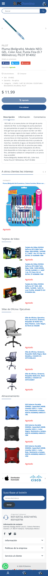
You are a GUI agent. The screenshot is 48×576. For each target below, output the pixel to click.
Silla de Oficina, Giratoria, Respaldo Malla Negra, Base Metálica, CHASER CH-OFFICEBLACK (35, 355)
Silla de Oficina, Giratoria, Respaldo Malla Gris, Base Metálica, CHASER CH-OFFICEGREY (35, 377)
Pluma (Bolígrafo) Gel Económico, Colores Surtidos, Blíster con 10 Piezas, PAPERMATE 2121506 (24, 183)
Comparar (23, 74)
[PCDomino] (24, 3)
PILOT (5, 45)
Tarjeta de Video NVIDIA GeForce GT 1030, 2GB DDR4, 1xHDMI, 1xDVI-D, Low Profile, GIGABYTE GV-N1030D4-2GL (35, 288)
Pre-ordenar (24, 107)
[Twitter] (9, 534)
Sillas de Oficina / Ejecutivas (16, 309)
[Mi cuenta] (8, 573)
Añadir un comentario (9, 59)
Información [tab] (24, 117)
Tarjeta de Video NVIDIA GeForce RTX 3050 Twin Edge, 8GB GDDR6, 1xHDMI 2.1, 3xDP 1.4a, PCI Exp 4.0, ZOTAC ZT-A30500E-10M (35, 251)
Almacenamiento (10, 395)
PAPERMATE (6, 181)
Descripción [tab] (9, 117)
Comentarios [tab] (40, 117)
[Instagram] (15, 534)
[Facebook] (4, 534)
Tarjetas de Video (10, 238)
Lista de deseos (9, 74)
